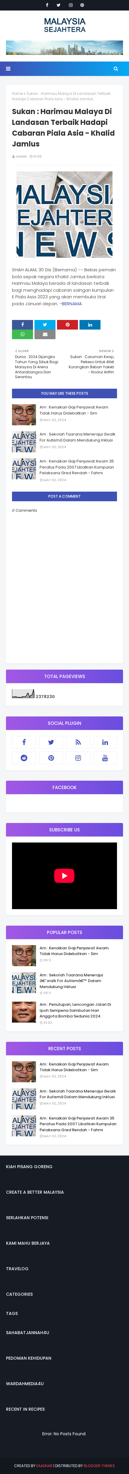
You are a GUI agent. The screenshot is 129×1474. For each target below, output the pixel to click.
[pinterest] (82, 5)
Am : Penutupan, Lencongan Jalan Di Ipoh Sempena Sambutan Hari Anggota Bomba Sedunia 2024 (75, 1010)
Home (17, 93)
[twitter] (59, 5)
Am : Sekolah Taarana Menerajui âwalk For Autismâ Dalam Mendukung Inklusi (78, 437)
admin (21, 156)
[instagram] (71, 5)
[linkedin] (105, 742)
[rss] (78, 742)
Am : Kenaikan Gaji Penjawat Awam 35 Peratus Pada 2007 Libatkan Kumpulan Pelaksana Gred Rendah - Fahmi (77, 467)
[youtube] (105, 758)
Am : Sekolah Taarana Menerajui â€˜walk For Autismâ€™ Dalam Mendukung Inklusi (71, 981)
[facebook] (47, 5)
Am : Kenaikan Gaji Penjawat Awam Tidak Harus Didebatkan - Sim (74, 410)
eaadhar (44, 1465)
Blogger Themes (99, 1465)
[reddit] (24, 758)
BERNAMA (72, 303)
